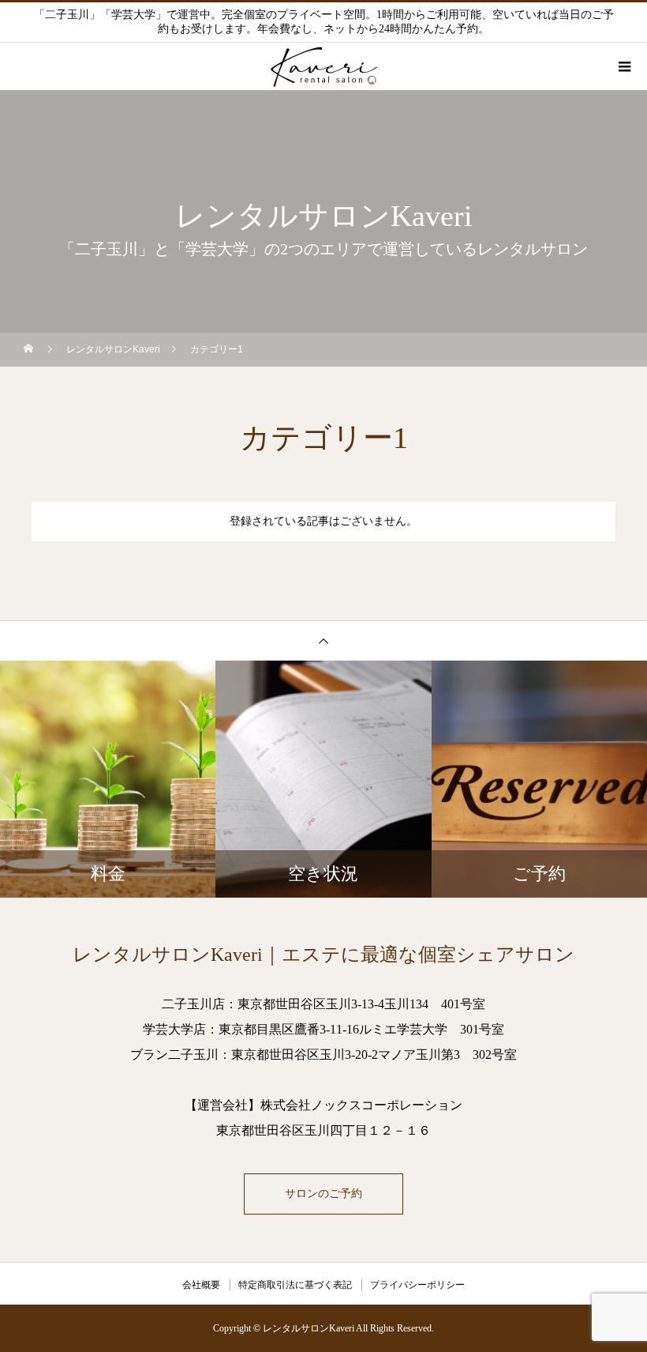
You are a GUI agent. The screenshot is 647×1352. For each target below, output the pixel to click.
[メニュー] (623, 66)
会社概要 (201, 1284)
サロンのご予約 (323, 1193)
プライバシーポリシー (417, 1284)
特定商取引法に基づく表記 (295, 1284)
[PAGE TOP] (323, 640)
